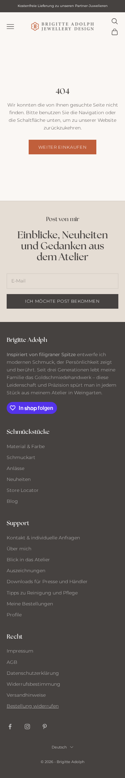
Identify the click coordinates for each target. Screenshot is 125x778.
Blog (12, 501)
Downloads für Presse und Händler (47, 581)
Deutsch (59, 747)
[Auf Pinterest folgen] (44, 726)
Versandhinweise (26, 695)
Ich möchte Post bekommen (62, 301)
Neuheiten (19, 479)
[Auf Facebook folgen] (10, 726)
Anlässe (15, 468)
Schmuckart (21, 457)
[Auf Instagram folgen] (27, 726)
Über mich (19, 549)
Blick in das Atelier (28, 560)
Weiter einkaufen (62, 147)
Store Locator (23, 490)
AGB (12, 662)
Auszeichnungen (26, 571)
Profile (14, 615)
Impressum (20, 651)
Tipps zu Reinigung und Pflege (42, 593)
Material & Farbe (26, 446)
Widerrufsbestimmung (33, 684)
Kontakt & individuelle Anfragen (43, 538)
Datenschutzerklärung (33, 673)
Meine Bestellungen (30, 604)
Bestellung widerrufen (33, 706)
